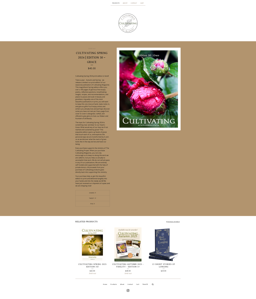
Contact (134, 3)
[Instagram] (128, 290)
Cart (142, 3)
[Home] (128, 23)
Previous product (173, 222)
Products (116, 3)
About (125, 3)
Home (105, 284)
